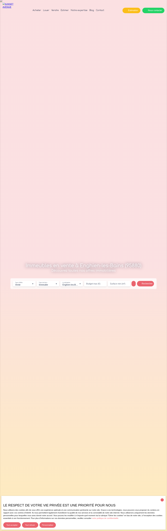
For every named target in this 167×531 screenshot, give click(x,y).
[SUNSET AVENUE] (12, 10)
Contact (100, 10)
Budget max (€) (93, 284)
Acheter (37, 10)
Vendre (55, 10)
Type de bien (43, 282)
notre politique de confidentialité (105, 518)
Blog (91, 10)
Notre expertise (79, 10)
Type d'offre (18, 282)
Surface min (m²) (117, 284)
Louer (46, 10)
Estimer (65, 10)
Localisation (66, 282)
